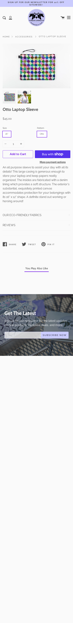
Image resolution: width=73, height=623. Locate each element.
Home (6, 36)
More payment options (53, 162)
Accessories (24, 36)
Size (5, 128)
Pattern (40, 128)
